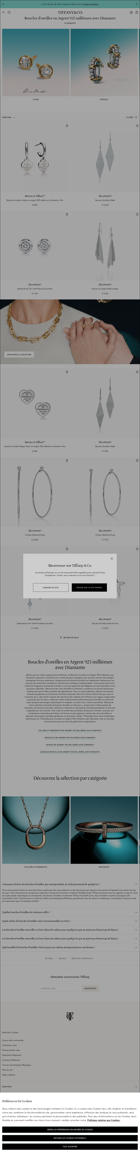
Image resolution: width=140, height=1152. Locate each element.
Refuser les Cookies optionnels (70, 1138)
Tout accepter (70, 1147)
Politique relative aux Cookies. (103, 1120)
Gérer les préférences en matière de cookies (70, 1130)
